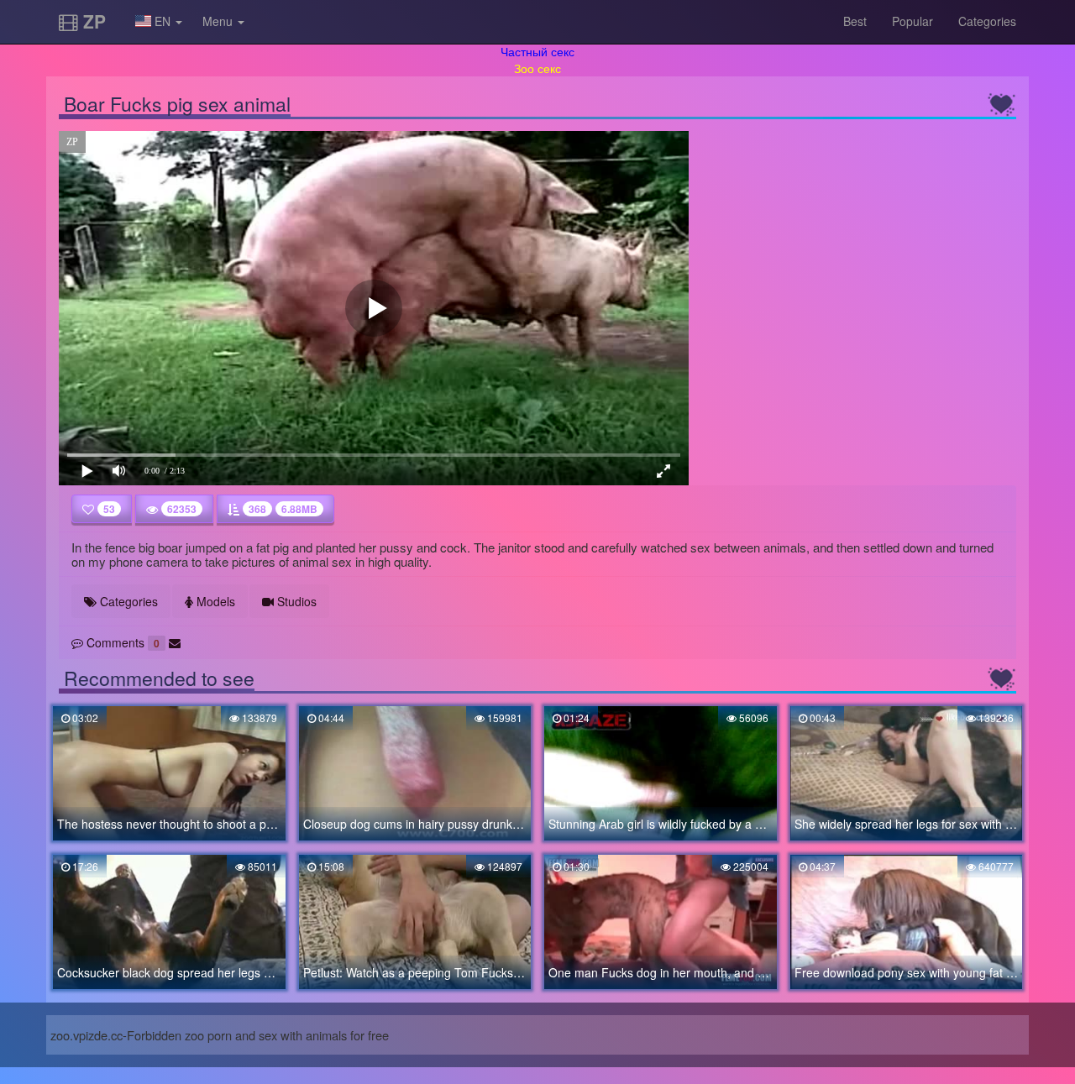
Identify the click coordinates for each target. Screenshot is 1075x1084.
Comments (121, 642)
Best (855, 21)
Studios (295, 601)
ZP (92, 21)
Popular (912, 21)
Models (214, 601)
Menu (219, 21)
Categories (987, 21)
